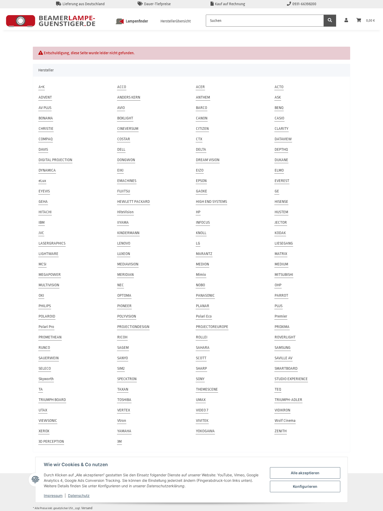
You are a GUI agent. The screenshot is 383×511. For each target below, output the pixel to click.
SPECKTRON (127, 379)
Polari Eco (204, 316)
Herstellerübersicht (175, 21)
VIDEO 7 (202, 410)
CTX (199, 139)
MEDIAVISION (127, 264)
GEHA (43, 201)
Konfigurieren (305, 486)
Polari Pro (46, 327)
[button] (346, 20)
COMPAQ (46, 139)
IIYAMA (123, 222)
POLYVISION (126, 316)
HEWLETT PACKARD (133, 201)
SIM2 (121, 368)
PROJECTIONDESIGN (133, 327)
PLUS (278, 306)
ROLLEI (201, 337)
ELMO (279, 170)
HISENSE (281, 201)
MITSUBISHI (284, 274)
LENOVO (123, 243)
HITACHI (45, 212)
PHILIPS (45, 306)
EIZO (199, 170)
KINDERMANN (128, 233)
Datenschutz (79, 495)
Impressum (53, 495)
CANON (201, 118)
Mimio (201, 274)
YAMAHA (124, 431)
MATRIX (281, 254)
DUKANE (281, 160)
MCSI (42, 264)
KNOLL (201, 233)
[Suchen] (330, 21)
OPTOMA (124, 295)
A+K (42, 87)
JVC (41, 233)
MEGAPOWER (50, 274)
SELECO (45, 368)
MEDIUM (281, 264)
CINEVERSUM (127, 128)
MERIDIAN (125, 274)
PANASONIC (205, 295)
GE (277, 191)
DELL (121, 149)
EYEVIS (44, 191)
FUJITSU (123, 191)
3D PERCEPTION (51, 441)
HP (198, 212)
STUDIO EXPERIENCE (291, 379)
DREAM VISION (207, 160)
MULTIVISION (49, 285)
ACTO (279, 87)
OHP (278, 285)
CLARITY (281, 128)
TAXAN (122, 389)
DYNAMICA (47, 170)
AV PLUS (45, 108)
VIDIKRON (282, 410)
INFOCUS (203, 222)
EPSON (201, 181)
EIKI (120, 170)
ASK (278, 97)
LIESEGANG (284, 243)
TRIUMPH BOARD (52, 400)
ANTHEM (203, 97)
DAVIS (43, 149)
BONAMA (46, 118)
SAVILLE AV (283, 358)
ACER (200, 87)
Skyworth (46, 379)
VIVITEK (202, 420)
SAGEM (123, 347)
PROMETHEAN (50, 337)
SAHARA (202, 347)
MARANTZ (204, 254)
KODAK (280, 233)
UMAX (201, 400)
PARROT (281, 295)
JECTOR (281, 222)
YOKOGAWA (205, 431)
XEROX (44, 431)
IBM (42, 222)
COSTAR (123, 139)
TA (41, 389)
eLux (42, 181)
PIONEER (124, 306)
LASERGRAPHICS (52, 243)
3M (119, 441)
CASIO (279, 118)
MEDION (202, 264)
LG (198, 243)
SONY (200, 379)
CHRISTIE (46, 128)
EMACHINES (126, 181)
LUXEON (123, 254)
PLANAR (202, 306)
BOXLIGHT (125, 118)
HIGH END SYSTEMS (211, 201)
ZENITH (281, 431)
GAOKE (201, 191)
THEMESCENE (207, 389)
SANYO (122, 358)
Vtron (121, 420)
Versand (86, 508)
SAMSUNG (283, 347)
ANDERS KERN (128, 97)
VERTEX (123, 410)
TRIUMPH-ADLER (288, 400)
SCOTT (201, 358)
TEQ (278, 389)
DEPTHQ (281, 149)
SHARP (201, 368)
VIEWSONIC (48, 420)
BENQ (279, 108)
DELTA (201, 149)
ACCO (121, 87)
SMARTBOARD (286, 368)
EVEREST (282, 181)
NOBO (200, 285)
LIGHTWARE (48, 254)
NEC (120, 285)
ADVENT (45, 97)
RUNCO (44, 347)
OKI (41, 295)
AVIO (121, 108)
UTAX (43, 410)
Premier (281, 316)
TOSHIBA (124, 400)
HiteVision (125, 212)
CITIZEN (202, 128)
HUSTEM (281, 212)
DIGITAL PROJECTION (55, 160)
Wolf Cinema (285, 420)
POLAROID (47, 316)
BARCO (201, 108)
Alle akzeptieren (305, 473)
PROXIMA (282, 327)
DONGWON (126, 160)
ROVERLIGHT (285, 337)
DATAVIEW (283, 139)
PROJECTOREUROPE (212, 327)
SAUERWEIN (49, 358)
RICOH (122, 337)
